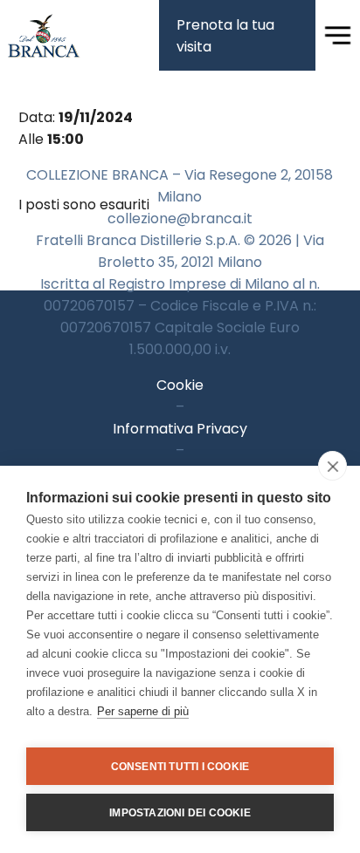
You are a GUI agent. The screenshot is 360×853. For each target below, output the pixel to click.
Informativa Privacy (180, 429)
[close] (332, 466)
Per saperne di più (143, 711)
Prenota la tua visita (225, 36)
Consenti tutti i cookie (180, 767)
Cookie (180, 385)
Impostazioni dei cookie (180, 813)
